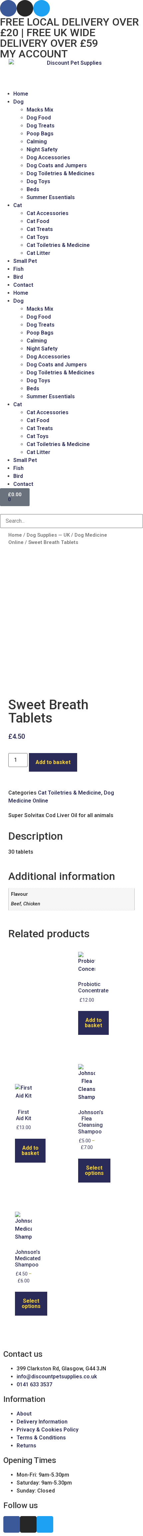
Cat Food (38, 221)
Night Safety (42, 149)
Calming (37, 141)
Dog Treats (41, 125)
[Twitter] (41, 8)
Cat (17, 205)
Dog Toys (38, 181)
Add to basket (53, 762)
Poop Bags (40, 133)
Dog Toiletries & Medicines (60, 173)
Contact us (23, 1354)
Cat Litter (38, 253)
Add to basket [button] (93, 1023)
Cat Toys (38, 237)
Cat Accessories (48, 213)
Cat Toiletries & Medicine (58, 245)
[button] (71, 510)
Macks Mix (40, 110)
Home (20, 94)
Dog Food (39, 118)
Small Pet (25, 261)
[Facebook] (8, 8)
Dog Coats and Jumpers (57, 165)
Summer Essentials (51, 197)
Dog (18, 102)
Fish (18, 269)
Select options (94, 1170)
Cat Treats (40, 229)
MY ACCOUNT (34, 53)
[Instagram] (25, 8)
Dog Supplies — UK (48, 535)
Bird (18, 277)
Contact (23, 285)
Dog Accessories (48, 157)
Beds (33, 189)
